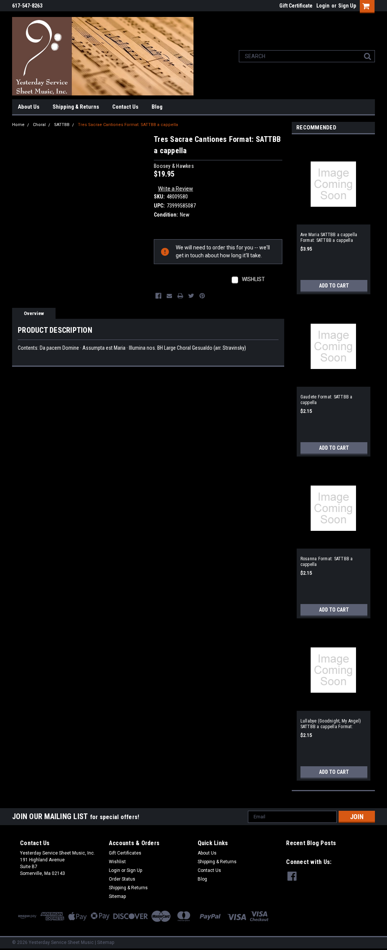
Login (323, 6)
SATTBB (62, 124)
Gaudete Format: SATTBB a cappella (326, 399)
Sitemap (117, 896)
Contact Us (125, 106)
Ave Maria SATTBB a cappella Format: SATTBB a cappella (329, 237)
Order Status (122, 879)
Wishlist (117, 861)
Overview (34, 313)
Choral (39, 124)
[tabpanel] (333, 216)
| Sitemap (104, 942)
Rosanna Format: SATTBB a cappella (326, 561)
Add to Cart (334, 286)
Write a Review (175, 189)
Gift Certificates (125, 853)
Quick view (333, 219)
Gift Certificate (296, 6)
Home (18, 124)
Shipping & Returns (76, 106)
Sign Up (347, 6)
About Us (28, 106)
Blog (157, 106)
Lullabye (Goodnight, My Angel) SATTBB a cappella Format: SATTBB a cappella (330, 724)
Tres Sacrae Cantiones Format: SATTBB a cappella (128, 124)
